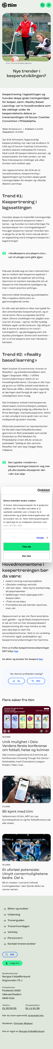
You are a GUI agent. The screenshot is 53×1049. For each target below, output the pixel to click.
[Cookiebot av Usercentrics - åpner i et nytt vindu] (38, 491)
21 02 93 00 (9, 1008)
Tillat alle (26, 546)
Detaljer (40, 537)
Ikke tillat (26, 556)
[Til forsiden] (9, 5)
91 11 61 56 (32, 1008)
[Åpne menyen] (48, 5)
